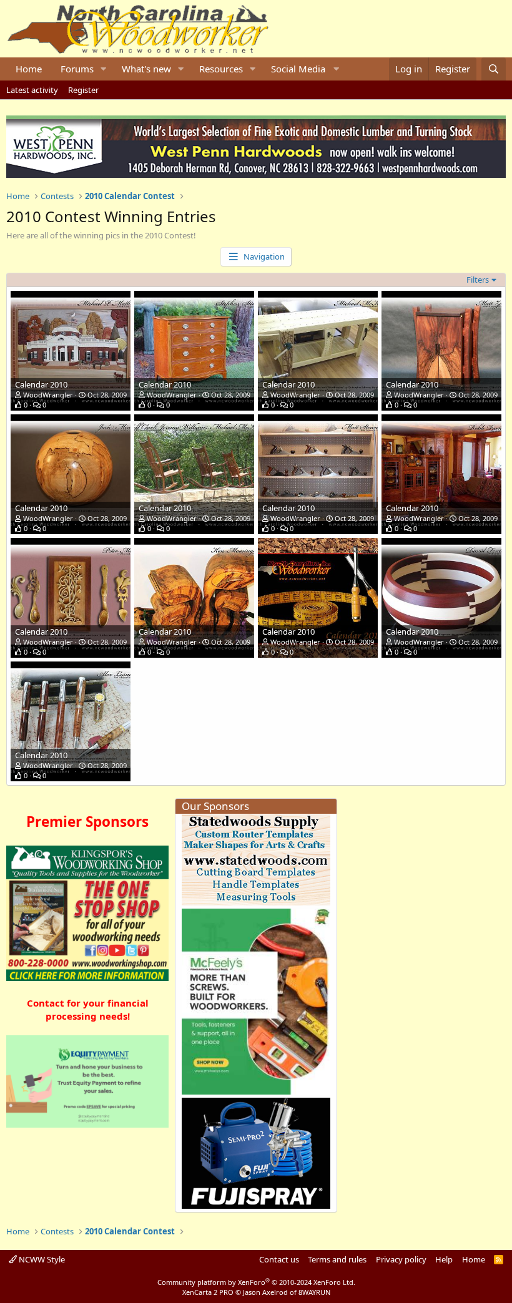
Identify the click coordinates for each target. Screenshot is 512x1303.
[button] (103, 69)
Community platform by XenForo (256, 1282)
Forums (77, 68)
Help (444, 1259)
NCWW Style (41, 1259)
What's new (146, 68)
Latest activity (32, 89)
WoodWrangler (48, 394)
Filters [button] (477, 279)
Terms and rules (337, 1259)
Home (29, 68)
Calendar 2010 (41, 384)
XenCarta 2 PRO (208, 1292)
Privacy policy (401, 1259)
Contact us (279, 1259)
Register (83, 89)
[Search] (493, 69)
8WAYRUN (314, 1292)
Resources (221, 68)
